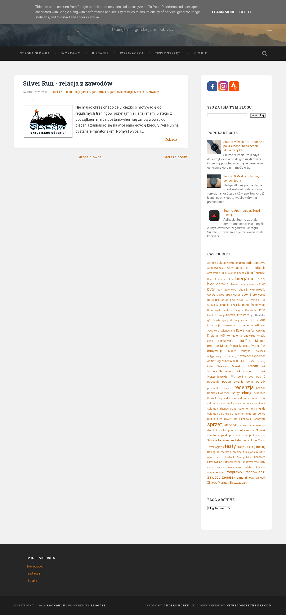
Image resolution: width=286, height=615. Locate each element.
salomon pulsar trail (251, 398)
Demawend (258, 304)
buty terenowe (227, 289)
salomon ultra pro (245, 413)
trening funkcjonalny (245, 452)
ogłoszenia (224, 361)
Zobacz (171, 139)
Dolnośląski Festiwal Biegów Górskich (231, 310)
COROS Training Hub (252, 300)
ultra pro (213, 457)
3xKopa (211, 262)
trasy (240, 446)
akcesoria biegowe (252, 263)
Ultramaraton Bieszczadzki (241, 462)
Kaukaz (260, 330)
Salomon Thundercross (222, 408)
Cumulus (212, 305)
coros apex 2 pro (245, 294)
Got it (245, 12)
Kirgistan (213, 335)
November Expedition (251, 356)
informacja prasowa (219, 325)
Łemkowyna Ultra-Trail (234, 340)
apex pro (243, 267)
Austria (232, 273)
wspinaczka (215, 472)
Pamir (253, 366)
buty (211, 289)
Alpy (230, 267)
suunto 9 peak (255, 430)
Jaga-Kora (213, 330)
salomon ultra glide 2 (220, 413)
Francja (220, 315)
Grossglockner (239, 320)
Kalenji (240, 330)
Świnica (212, 440)
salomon (230, 398)
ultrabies (259, 457)
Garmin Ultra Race (238, 315)
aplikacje (259, 268)
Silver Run (140, 92)
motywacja (215, 351)
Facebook (35, 566)
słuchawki (245, 419)
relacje (128, 92)
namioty (232, 356)
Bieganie (100, 53)
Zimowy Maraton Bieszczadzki (227, 482)
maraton (213, 346)
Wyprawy (71, 53)
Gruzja (254, 320)
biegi (69, 92)
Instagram (35, 573)
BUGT (262, 284)
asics (224, 272)
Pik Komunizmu (247, 371)
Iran (263, 325)
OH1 (235, 361)
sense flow (214, 418)
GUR (262, 320)
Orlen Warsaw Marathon (226, 366)
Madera (260, 340)
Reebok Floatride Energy (223, 393)
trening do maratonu (219, 452)
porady (260, 381)
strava (243, 425)
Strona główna (35, 53)
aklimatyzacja (215, 267)
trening (260, 447)
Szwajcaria (259, 435)
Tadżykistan (226, 440)
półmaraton (214, 388)
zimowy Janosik (255, 477)
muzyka (245, 351)
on (248, 361)
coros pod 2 (229, 300)
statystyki (230, 425)
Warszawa (234, 467)
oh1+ (243, 361)
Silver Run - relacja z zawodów (68, 83)
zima (240, 477)
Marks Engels (229, 345)
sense (261, 413)
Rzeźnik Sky (214, 398)
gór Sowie (116, 92)
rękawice (259, 393)
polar (249, 381)
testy (230, 446)
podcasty (213, 381)
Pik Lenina (238, 376)
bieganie (245, 278)
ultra (262, 452)
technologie (250, 440)
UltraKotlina (214, 462)
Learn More (223, 12)
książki (261, 335)
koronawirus (247, 335)
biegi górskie (82, 92)
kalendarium (227, 330)
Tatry (238, 440)
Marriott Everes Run (252, 345)
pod (251, 376)
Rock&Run (56, 605)
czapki (224, 304)
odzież (211, 361)
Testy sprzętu (169, 53)
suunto (240, 430)
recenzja (244, 387)
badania (242, 273)
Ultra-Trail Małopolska (237, 457)
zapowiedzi (255, 472)
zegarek (228, 477)
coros (211, 294)
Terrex (261, 440)
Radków (227, 388)
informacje (241, 325)
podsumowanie (232, 381)
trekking (250, 446)
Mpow (232, 351)
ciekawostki (257, 289)
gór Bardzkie (99, 92)
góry (225, 320)
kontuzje (232, 335)
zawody (153, 92)
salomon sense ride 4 (251, 403)
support (229, 430)
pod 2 (260, 376)
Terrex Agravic (215, 447)
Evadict (211, 315)
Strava (32, 580)
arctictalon (213, 273)
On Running (258, 361)
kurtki (210, 341)
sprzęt (214, 424)
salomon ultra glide (251, 408)
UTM (262, 462)
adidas (221, 262)
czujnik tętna (240, 304)
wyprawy (234, 472)
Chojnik (243, 289)
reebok (260, 388)
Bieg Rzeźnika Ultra (220, 279)
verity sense (215, 467)
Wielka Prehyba (255, 467)
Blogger (98, 605)
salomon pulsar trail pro (222, 403)
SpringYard (259, 419)
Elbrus (261, 310)
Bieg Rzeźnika (256, 272)
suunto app (243, 435)
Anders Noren (176, 605)
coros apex (224, 294)
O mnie (200, 53)
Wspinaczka (132, 53)
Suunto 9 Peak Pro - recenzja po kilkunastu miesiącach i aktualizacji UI (243, 146)
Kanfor (250, 330)
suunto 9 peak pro (220, 435)
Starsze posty (175, 157)
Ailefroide (232, 262)
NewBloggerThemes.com (249, 605)
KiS (222, 335)
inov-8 (255, 325)
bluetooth (252, 284)
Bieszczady (238, 284)
